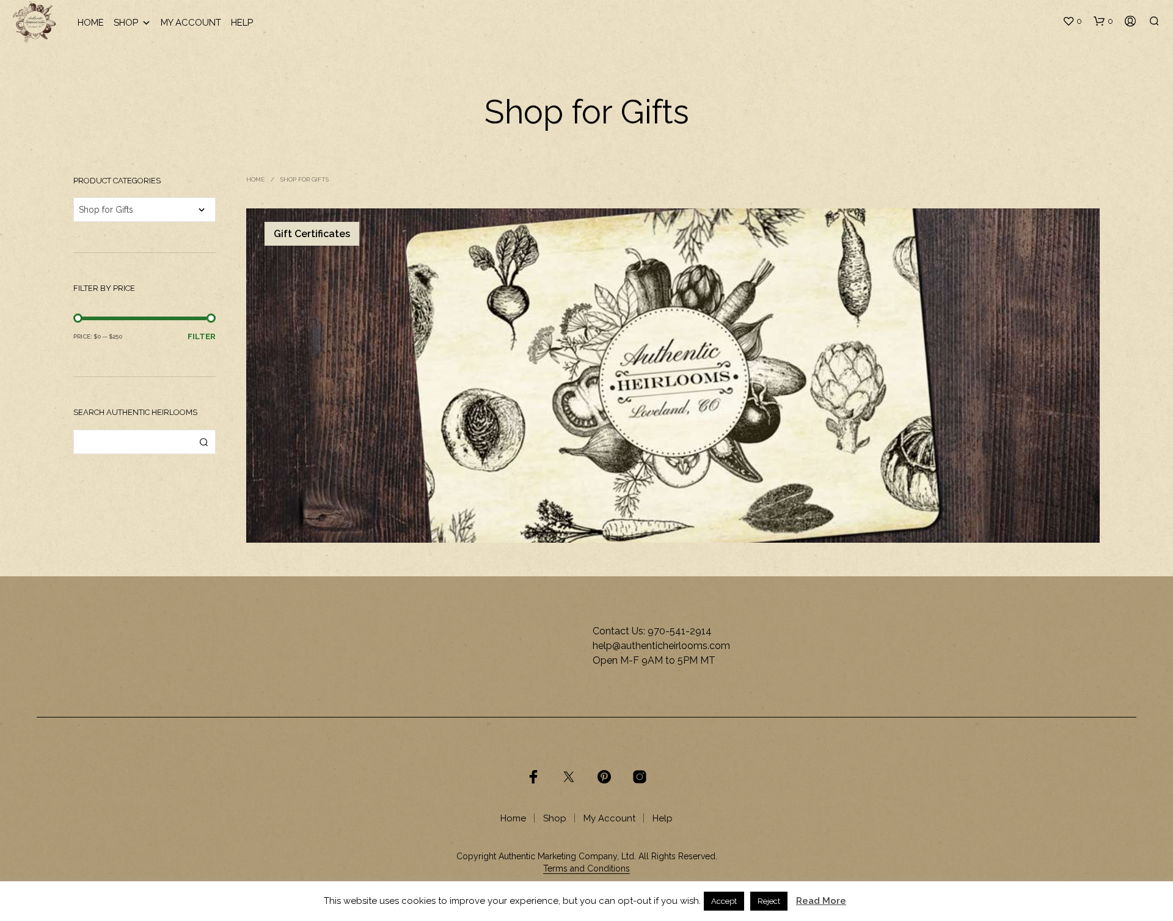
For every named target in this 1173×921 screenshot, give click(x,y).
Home (91, 22)
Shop (126, 22)
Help (242, 22)
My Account (191, 22)
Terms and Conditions (586, 868)
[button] (1072, 21)
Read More (821, 900)
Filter (202, 336)
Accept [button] (724, 901)
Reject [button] (769, 901)
